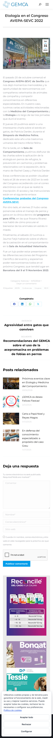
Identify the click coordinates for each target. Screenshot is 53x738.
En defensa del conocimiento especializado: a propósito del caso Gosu (33, 438)
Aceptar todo (26, 717)
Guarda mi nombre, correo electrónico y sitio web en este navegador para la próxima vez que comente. (26, 541)
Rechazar (26, 724)
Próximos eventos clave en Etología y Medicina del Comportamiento (36, 382)
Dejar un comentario (26, 283)
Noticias (25, 281)
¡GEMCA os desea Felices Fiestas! (32, 399)
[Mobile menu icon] (47, 4)
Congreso (38, 288)
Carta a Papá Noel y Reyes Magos (33, 415)
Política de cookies (13, 710)
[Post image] (11, 383)
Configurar (26, 731)
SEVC (46, 288)
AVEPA (17, 288)
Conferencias (27, 288)
